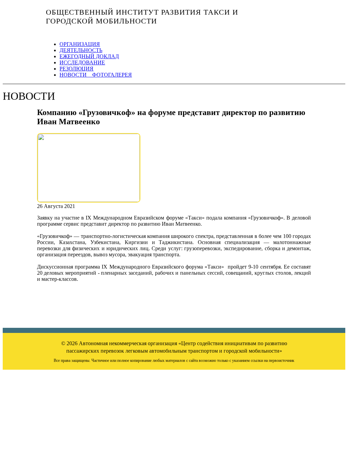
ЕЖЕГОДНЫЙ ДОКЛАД (89, 56)
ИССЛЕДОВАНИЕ (82, 62)
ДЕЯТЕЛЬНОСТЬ (80, 50)
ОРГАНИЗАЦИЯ (79, 44)
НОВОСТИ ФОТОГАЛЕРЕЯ (95, 75)
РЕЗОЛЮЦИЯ (76, 68)
